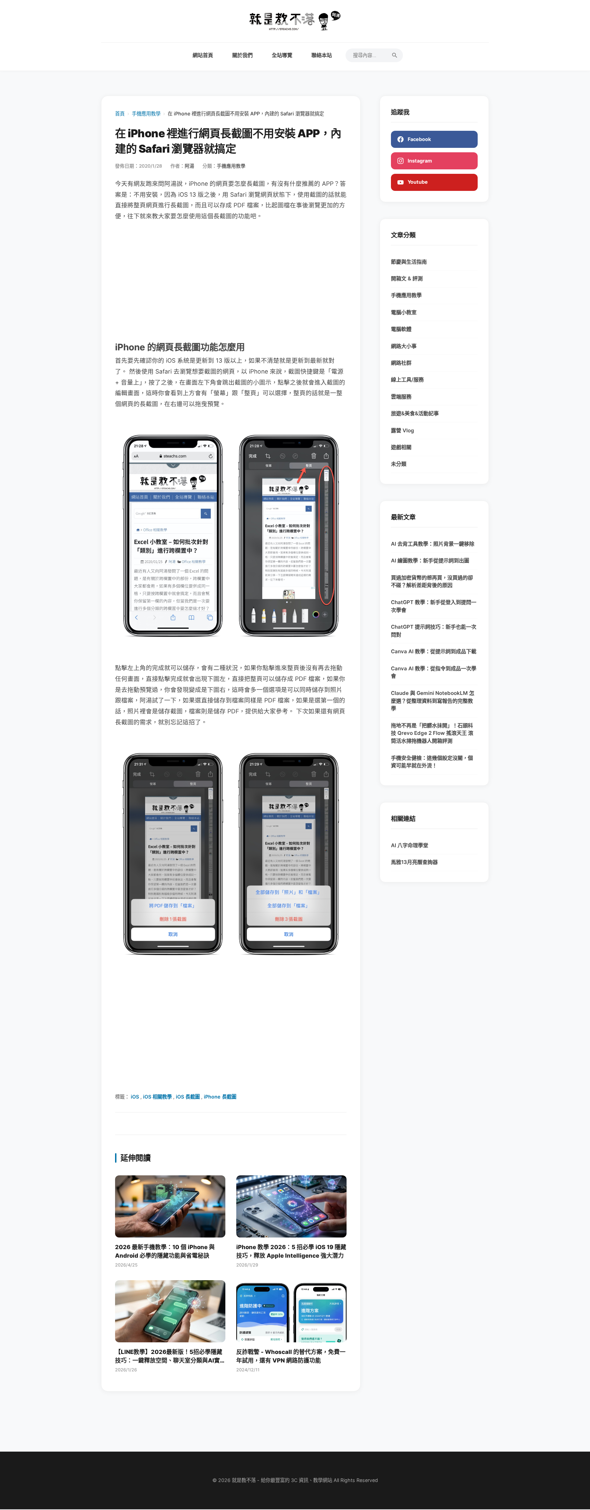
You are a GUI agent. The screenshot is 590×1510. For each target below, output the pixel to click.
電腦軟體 (401, 329)
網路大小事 (404, 346)
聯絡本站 (321, 55)
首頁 (120, 113)
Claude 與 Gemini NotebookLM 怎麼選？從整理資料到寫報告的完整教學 (432, 701)
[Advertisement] (231, 280)
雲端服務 (401, 396)
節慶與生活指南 (409, 261)
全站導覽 (282, 55)
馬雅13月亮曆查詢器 (414, 862)
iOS (135, 1097)
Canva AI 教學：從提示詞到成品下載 (433, 651)
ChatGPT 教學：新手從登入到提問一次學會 (433, 606)
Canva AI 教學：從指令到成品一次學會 (433, 672)
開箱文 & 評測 (407, 278)
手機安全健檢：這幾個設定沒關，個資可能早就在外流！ (432, 762)
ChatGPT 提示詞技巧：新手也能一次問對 (433, 631)
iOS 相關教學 (157, 1097)
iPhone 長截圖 (220, 1097)
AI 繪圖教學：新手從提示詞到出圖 (430, 560)
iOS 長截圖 (188, 1097)
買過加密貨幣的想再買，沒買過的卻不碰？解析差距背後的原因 (432, 581)
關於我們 (242, 55)
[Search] (394, 55)
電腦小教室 (404, 312)
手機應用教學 (146, 113)
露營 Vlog (402, 430)
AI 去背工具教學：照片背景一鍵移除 (432, 544)
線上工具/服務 (407, 379)
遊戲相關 (401, 447)
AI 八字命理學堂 (409, 845)
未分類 (398, 464)
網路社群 (401, 363)
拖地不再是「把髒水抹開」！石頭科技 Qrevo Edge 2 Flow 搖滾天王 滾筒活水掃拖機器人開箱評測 (432, 733)
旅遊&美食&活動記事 (415, 413)
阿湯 (189, 166)
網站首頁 (203, 55)
